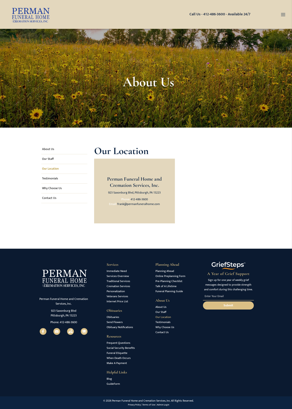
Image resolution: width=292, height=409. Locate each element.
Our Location (163, 317)
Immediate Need (117, 271)
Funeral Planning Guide (169, 291)
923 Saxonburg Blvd (63, 310)
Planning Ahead (164, 271)
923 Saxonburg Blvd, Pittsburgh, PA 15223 (134, 192)
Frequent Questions (118, 343)
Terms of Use (148, 405)
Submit (228, 305)
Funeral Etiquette (117, 353)
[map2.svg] (70, 334)
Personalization (116, 291)
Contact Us (162, 332)
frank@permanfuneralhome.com (138, 204)
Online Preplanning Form (170, 276)
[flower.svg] (84, 334)
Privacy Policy (134, 405)
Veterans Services (117, 296)
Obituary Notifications (120, 327)
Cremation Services (118, 286)
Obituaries (113, 317)
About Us (160, 307)
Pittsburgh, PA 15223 (64, 315)
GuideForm (113, 384)
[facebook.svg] (43, 334)
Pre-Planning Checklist (168, 281)
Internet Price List (117, 301)
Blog (109, 379)
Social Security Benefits (121, 348)
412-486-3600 (214, 14)
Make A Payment (117, 363)
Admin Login (163, 405)
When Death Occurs (119, 358)
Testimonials (163, 322)
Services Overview (118, 276)
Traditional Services (118, 281)
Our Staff (160, 312)
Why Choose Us (164, 327)
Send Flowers (115, 322)
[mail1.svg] (56, 334)
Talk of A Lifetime (166, 286)
